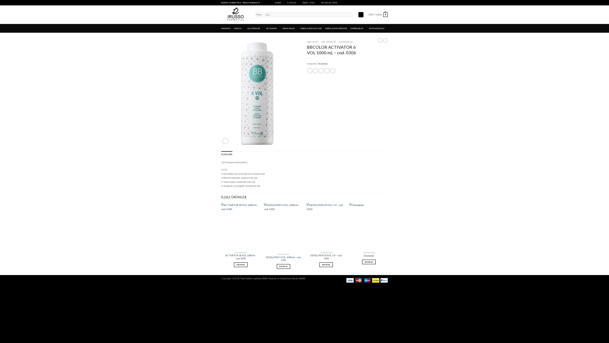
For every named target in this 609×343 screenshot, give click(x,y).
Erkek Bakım (289, 28)
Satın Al (240, 265)
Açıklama (226, 154)
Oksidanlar (346, 42)
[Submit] (349, 14)
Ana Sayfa (312, 42)
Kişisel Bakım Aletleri (311, 28)
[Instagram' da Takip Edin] (383, 3)
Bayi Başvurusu (376, 28)
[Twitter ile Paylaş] (315, 70)
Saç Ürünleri (253, 28)
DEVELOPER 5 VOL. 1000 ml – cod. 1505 (283, 259)
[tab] (226, 154)
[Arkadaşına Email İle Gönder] (321, 70)
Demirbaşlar (356, 28)
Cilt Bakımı (271, 28)
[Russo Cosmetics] (235, 15)
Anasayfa (226, 28)
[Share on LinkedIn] (332, 70)
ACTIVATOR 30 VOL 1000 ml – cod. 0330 (240, 257)
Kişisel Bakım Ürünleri (336, 28)
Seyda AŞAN (298, 278)
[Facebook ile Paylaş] (309, 70)
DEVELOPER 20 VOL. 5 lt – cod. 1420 (326, 257)
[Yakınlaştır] (225, 141)
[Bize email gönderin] (386, 3)
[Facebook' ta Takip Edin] (380, 3)
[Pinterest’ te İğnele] (327, 70)
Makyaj (237, 28)
